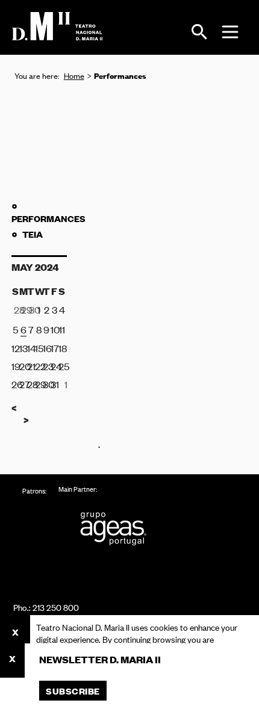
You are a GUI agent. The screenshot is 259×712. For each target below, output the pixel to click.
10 (54, 329)
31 (54, 384)
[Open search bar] (199, 32)
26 (15, 384)
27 (23, 384)
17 (54, 347)
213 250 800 (56, 607)
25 (62, 366)
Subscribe (73, 690)
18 (62, 347)
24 (54, 366)
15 (39, 347)
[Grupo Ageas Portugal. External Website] (118, 528)
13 (23, 347)
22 (39, 366)
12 (15, 347)
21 (31, 366)
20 (23, 366)
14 (31, 347)
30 (47, 384)
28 (31, 384)
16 (47, 347)
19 (15, 366)
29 (39, 384)
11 (62, 329)
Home (74, 75)
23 (47, 366)
